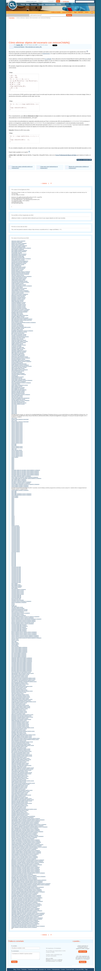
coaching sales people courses (18, 278)
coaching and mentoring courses (19, 277)
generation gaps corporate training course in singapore (24, 878)
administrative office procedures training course (22, 673)
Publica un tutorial (55, 12)
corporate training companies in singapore (21, 601)
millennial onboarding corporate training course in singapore (25, 908)
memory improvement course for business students (23, 620)
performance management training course (21, 773)
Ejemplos (80, 12)
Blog (27, 4)
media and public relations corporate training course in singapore (26, 904)
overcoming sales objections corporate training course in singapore (27, 917)
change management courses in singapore (21, 276)
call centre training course (17, 693)
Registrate (83, 962)
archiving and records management (19, 261)
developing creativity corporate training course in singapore (25, 863)
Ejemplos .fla (42, 969)
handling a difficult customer (18, 316)
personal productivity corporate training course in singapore (25, 921)
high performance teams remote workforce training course (25, 739)
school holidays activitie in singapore (19, 485)
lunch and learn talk (16, 598)
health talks (14, 606)
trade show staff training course (18, 806)
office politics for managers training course (21, 770)
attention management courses (18, 263)
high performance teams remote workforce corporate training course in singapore (30, 884)
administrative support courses (18, 255)
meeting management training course (20, 760)
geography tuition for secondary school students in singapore (25, 470)
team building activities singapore (19, 250)
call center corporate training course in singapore (22, 838)
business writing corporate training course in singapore (24, 837)
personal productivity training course (19, 776)
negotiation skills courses (17, 349)
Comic (59, 4)
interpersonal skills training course (19, 746)
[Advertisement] (51, 29)
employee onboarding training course (20, 724)
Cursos (41, 4)
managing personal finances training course (21, 754)
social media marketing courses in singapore (21, 380)
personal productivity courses (18, 359)
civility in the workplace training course (20, 695)
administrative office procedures (18, 253)
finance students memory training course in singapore (24, 631)
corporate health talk (16, 595)
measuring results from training (18, 340)
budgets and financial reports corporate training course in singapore (27, 831)
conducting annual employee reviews (20, 282)
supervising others (15, 383)
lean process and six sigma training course (21, 751)
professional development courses (19, 609)
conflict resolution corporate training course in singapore (24, 848)
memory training (15, 643)
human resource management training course (22, 741)
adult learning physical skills (17, 257)
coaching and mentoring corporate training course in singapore (26, 842)
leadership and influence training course (20, 750)
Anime (86, 12)
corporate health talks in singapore (19, 626)
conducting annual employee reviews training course (23, 701)
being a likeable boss (16, 265)
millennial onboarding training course (20, 763)
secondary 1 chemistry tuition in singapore (21, 481)
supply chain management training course (21, 795)
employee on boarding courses (18, 304)
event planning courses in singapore (19, 310)
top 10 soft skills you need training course (21, 672)
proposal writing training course (18, 779)
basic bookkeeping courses (17, 264)
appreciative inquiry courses (18, 259)
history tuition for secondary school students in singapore (24, 477)
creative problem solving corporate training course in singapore (26, 852)
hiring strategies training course (18, 740)
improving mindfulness (16, 323)
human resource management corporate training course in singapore (27, 887)
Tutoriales (34, 4)
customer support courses (17, 292)
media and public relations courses (19, 341)
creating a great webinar (17, 287)
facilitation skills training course (18, 732)
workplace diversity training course (19, 812)
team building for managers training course (21, 798)
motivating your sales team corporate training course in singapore (26, 910)
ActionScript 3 (46, 53)
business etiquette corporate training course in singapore (24, 835)
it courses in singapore (16, 372)
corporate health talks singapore (19, 624)
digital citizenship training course (19, 720)
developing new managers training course (21, 719)
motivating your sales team (17, 347)
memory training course (17, 422)
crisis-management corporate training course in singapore (25, 854)
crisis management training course (19, 708)
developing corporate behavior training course (22, 717)
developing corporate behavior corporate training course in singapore (27, 862)
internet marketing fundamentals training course (22, 745)
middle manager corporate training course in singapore (24, 907)
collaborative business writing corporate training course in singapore (27, 844)
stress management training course (19, 792)
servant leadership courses (17, 370)
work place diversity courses (18, 401)
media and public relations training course (21, 759)
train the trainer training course (18, 808)
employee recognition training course (20, 725)
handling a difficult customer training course (21, 735)
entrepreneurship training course (19, 728)
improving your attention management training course (24, 681)
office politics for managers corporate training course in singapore (26, 915)
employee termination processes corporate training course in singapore (28, 872)
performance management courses (19, 356)
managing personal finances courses (20, 336)
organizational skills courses (18, 354)
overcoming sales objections (18, 355)
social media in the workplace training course (21, 790)
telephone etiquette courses (17, 392)
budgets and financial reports (18, 268)
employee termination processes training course (22, 727)
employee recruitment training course (20, 726)
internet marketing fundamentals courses (21, 327)
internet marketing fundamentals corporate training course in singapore (28, 891)
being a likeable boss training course (20, 683)
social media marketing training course (20, 791)
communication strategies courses (19, 281)
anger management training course (19, 675)
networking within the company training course (22, 769)
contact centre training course (18, 704)
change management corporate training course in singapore (25, 839)
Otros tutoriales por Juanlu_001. (33, 47)
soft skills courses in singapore (18, 381)
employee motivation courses (18, 303)
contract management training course (20, 705)
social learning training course (18, 789)
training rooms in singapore (17, 244)
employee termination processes (19, 308)
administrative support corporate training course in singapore (25, 820)
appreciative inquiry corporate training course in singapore (25, 823)
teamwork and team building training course (21, 800)
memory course (15, 640)
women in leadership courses (18, 399)
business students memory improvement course (22, 622)
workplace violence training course (19, 815)
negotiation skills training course (18, 766)
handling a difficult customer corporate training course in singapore (27, 881)
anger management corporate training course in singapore (25, 822)
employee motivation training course (19, 722)
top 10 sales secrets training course (19, 805)
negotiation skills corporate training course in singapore (24, 911)
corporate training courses (17, 590)
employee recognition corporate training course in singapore (25, 870)
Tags (75, 12)
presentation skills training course (19, 777)
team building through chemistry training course (22, 799)
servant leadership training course (19, 786)
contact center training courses (18, 284)
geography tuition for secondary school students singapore (25, 471)
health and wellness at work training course (21, 737)
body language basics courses (18, 266)
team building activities (16, 585)
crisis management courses (17, 289)
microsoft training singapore (17, 373)
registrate (66, 1)
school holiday (14, 644)
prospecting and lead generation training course (22, 780)
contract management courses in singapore (21, 285)
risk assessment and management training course (23, 783)
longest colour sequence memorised (19, 419)
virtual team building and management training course (24, 809)
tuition (12, 458)
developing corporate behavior (18, 297)
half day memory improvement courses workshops (23, 816)
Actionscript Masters (19, 47)
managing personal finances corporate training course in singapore (27, 901)
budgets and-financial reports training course (21, 686)
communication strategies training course (21, 700)
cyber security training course (18, 713)
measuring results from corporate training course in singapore (25, 903)
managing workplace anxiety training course (21, 756)
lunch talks (13, 444)
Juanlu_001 (19, 45)
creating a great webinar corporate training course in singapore (26, 851)
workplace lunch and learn (17, 600)
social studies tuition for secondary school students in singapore (26, 478)
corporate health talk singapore (18, 627)
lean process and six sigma (17, 333)
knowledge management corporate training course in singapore (26, 895)
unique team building (16, 587)
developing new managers (17, 300)
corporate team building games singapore (21, 248)
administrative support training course (20, 674)
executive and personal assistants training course (23, 731)
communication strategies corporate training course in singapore (26, 845)
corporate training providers (17, 608)
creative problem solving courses (19, 288)
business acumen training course (19, 687)
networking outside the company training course (22, 767)
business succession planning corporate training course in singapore (27, 836)
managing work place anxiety (18, 337)
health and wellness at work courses (19, 317)
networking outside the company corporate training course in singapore (28, 913)
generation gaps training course (18, 733)
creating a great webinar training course (20, 706)
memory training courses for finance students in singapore (25, 635)
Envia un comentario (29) (84, 159)
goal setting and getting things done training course (23, 734)
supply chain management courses (19, 385)
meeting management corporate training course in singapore (25, 906)
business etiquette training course (19, 689)
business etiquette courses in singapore (20, 271)
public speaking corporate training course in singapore (24, 927)
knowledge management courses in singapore (22, 330)
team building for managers (17, 388)
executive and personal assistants (19, 311)
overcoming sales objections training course (21, 772)
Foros (23, 4)
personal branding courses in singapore (20, 357)
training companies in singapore (18, 602)
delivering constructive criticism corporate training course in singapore (27, 859)
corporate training (15, 526)
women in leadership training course (19, 810)
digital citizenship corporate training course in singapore (24, 865)
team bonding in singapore (17, 249)
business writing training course (18, 692)
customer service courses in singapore (20, 291)
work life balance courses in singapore (20, 400)
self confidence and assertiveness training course (23, 680)
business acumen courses (17, 269)
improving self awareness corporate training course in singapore (26, 889)
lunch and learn (15, 646)
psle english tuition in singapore (18, 479)
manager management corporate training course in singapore (25, 900)
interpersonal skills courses (17, 328)
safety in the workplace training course (20, 784)
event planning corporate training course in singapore (23, 875)
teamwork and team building (18, 391)
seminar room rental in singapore (19, 245)
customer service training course (19, 711)
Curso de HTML (79, 969)
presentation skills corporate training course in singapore (24, 922)
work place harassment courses (18, 402)
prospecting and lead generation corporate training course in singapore (28, 926)
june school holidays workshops (18, 653)
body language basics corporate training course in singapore (25, 830)
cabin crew (13, 448)
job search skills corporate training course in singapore (24, 894)
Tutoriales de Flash (33, 969)
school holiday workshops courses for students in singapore (25, 484)
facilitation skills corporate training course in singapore (24, 877)
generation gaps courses (17, 314)
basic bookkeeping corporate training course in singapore (24, 828)
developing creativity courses (18, 298)
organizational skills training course (19, 771)
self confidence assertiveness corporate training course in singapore (27, 825)
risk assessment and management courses (21, 366)
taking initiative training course (18, 796)
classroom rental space (16, 242)
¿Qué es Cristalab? (67, 12)
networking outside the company (19, 350)
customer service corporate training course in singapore (24, 856)
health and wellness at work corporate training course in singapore (27, 882)
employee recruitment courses (18, 307)
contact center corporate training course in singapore (23, 849)
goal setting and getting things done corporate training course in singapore (28, 880)
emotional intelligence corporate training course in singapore (25, 867)
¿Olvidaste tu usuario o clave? (31, 1)
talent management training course (19, 797)
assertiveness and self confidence (19, 262)
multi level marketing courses (18, 348)
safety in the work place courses (18, 367)
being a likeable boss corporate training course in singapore (25, 829)
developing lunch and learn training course (21, 715)
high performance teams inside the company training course (25, 738)
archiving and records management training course (23, 678)
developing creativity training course (19, 718)
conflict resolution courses (17, 283)
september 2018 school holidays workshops (21, 657)
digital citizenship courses (17, 301)
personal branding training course (19, 774)
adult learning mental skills (17, 256)
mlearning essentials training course (19, 764)
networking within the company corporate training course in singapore (27, 914)
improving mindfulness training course (20, 743)
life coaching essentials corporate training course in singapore (25, 898)
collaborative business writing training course (21, 699)
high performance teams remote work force (21, 320)
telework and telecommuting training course (21, 803)
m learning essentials (16, 346)
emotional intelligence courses (18, 302)
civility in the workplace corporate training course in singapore (25, 841)
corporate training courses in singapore (20, 613)
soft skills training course (17, 607)
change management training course (20, 694)
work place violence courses (18, 404)
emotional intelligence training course (20, 721)
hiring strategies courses (17, 321)
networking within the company (18, 352)
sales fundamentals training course (19, 785)
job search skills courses (17, 329)
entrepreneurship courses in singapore (20, 309)
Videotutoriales (50, 4)
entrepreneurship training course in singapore (22, 874)
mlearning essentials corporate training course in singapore (25, 909)
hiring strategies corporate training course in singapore (24, 885)
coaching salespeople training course (20, 698)
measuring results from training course (20, 758)
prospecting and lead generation (19, 363)
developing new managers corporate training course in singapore (26, 864)
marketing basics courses (17, 339)
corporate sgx (14, 375)
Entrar (58, 1)
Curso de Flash (70, 969)
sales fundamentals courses (18, 368)
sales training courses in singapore (19, 369)
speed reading (14, 457)
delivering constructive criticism (18, 295)
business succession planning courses (20, 272)
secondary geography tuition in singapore (21, 476)
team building (14, 583)
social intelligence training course (19, 787)
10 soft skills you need (16, 252)
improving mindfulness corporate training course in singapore (25, 888)
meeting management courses (18, 342)
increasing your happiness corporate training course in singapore (26, 890)
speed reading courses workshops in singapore (22, 817)
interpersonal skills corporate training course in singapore (24, 893)
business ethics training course (18, 688)
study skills (13, 491)
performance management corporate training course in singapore (26, 919)
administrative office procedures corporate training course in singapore (28, 819)
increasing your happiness (17, 326)
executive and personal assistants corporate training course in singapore (28, 876)
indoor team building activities (18, 246)
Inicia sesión (82, 951)
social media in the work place (18, 379)
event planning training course (18, 730)
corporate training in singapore (18, 374)
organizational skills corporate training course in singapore (25, 916)
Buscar (69, 15)
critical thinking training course (18, 709)
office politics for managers (17, 353)
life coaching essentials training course (20, 752)
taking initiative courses (16, 386)
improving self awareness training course (21, 744)
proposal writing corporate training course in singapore (24, 924)
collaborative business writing (18, 279)
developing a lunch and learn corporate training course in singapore (27, 861)
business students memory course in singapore (22, 617)
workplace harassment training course (20, 813)
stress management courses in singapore (21, 382)
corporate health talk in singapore (19, 628)
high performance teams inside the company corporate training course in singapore (30, 883)
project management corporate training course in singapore (25, 923)
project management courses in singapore (21, 361)
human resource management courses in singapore (23, 322)
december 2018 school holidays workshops (21, 667)
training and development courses (19, 610)
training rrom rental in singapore (18, 243)
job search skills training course (18, 747)
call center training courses (17, 275)
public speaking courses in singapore (20, 365)
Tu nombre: (14, 946)
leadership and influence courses (19, 331)
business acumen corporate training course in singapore (24, 832)
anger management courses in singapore (21, 258)
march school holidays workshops (19, 647)
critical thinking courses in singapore (19, 290)
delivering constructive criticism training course (22, 714)
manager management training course (20, 753)
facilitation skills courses (17, 313)
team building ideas (16, 584)
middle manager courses (17, 343)
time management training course (19, 804)
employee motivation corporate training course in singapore (25, 868)
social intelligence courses (17, 376)
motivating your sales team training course (21, 765)
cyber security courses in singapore (19, 294)
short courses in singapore (17, 611)
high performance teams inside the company (21, 318)
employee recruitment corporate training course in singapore (25, 871)
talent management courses (18, 387)
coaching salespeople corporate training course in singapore (25, 843)
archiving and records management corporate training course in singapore (28, 824)
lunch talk (13, 552)
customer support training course (19, 712)
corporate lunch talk (16, 567)
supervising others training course (19, 793)
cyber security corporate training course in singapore (23, 858)
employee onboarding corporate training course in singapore (25, 869)
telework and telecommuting (18, 393)
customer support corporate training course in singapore (24, 857)
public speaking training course (18, 782)
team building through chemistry (18, 389)
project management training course (19, 778)
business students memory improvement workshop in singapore (26, 618)
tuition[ (13, 516)
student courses (15, 525)
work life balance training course (19, 811)
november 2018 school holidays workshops (21, 662)
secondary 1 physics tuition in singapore (20, 483)
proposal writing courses (17, 362)
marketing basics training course (19, 757)
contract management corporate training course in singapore (25, 850)
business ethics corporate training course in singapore (24, 833)
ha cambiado (48, 59)
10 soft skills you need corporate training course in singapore (25, 818)
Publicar (14, 961)
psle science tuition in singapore (18, 480)
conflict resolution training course (19, 702)
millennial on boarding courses (18, 344)
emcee (13, 603)
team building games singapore (18, 251)
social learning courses (16, 378)
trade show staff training (17, 395)
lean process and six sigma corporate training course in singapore (26, 897)
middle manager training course (18, 761)
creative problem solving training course (20, 707)
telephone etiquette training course (19, 802)
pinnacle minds (14, 639)
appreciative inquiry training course (19, 676)
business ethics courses (17, 270)
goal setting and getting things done (19, 315)
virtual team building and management (20, 398)
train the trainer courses (17, 396)
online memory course (16, 450)
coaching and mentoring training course (20, 696)
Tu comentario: (15, 951)
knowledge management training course (20, 748)
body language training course (18, 685)
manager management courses (18, 335)
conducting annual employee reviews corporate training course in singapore (29, 846)
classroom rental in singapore (18, 240)
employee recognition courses (18, 305)
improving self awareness (17, 324)
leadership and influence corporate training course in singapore (26, 896)
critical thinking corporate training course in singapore (23, 855)
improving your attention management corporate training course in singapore (29, 826)
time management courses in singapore (20, 394)
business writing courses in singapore (20, 274)
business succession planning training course (22, 691)
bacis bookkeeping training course (19, 682)
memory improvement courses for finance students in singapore (26, 637)
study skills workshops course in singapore (21, 493)
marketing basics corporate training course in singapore (24, 902)
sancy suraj (14, 405)
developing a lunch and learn (18, 296)
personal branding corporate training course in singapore (24, 920)
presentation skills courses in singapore (20, 360)
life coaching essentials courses (18, 334)
